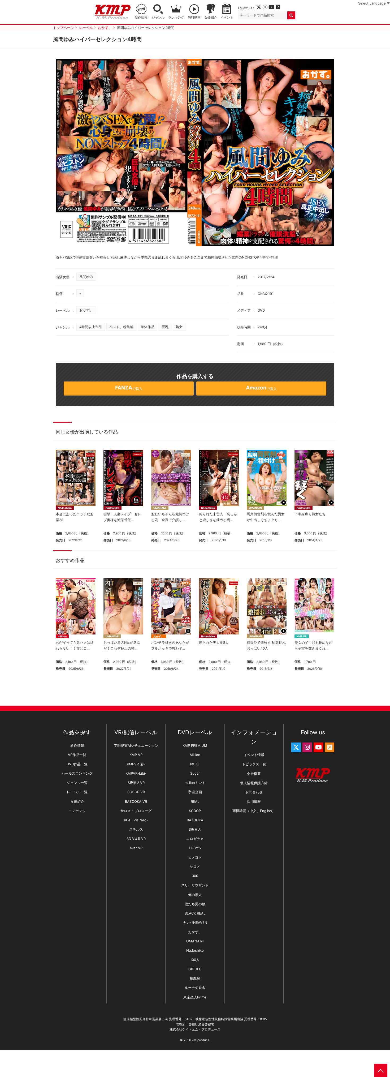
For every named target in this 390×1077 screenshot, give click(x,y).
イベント (226, 17)
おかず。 (86, 310)
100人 (195, 960)
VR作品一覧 (77, 755)
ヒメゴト (195, 857)
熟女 (179, 327)
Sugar (195, 773)
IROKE (195, 764)
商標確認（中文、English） (253, 811)
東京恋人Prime (194, 997)
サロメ (195, 866)
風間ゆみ (86, 276)
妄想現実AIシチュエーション (136, 745)
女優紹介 (210, 17)
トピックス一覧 (254, 764)
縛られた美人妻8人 (214, 642)
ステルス (136, 829)
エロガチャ (194, 838)
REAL (195, 801)
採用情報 (254, 801)
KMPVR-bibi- (135, 773)
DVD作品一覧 (77, 764)
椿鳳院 (195, 978)
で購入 (128, 388)
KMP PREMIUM (195, 745)
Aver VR (135, 848)
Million (195, 755)
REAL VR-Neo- (136, 820)
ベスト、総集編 (121, 327)
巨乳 (165, 327)
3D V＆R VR (136, 838)
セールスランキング (77, 773)
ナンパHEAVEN (195, 922)
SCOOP (195, 811)
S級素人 (195, 829)
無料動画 (194, 17)
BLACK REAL (195, 913)
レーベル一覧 (77, 792)
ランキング (176, 17)
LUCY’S (195, 848)
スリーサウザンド (195, 885)
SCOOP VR (136, 792)
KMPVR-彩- (136, 764)
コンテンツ (77, 811)
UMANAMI (159, 507)
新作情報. (141, 17)
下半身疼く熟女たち (310, 514)
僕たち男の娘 (195, 904)
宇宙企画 (195, 792)
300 (195, 876)
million (62, 636)
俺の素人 (195, 895)
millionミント (195, 782)
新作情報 (77, 745)
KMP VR (302, 636)
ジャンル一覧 (77, 782)
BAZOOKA (195, 820)
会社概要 (254, 773)
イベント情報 (254, 755)
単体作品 (147, 327)
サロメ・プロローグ (135, 811)
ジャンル (158, 17)
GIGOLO (195, 969)
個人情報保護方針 (254, 783)
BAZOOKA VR (136, 801)
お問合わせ (254, 792)
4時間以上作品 (90, 327)
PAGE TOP (380, 1070)
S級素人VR (136, 782)
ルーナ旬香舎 (195, 987)
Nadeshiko (65, 507)
